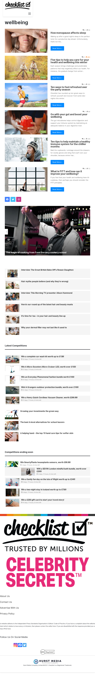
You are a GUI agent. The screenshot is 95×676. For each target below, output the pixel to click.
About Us (5, 596)
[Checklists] (18, 5)
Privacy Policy (7, 613)
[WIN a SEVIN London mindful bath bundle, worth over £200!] (28, 472)
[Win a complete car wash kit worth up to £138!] (12, 359)
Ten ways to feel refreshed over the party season (69, 88)
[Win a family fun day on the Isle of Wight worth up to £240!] (12, 482)
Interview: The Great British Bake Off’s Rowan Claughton (47, 270)
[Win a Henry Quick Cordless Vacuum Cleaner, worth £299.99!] (12, 400)
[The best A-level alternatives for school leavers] (11, 425)
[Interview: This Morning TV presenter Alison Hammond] (12, 296)
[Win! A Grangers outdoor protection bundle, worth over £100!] (12, 390)
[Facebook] (20, 645)
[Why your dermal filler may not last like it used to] (12, 331)
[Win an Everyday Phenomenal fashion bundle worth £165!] (12, 380)
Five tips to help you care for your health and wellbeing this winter (70, 61)
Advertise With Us (9, 607)
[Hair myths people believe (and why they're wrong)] (12, 285)
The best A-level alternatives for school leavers (42, 422)
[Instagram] (16, 645)
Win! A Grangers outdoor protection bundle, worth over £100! (49, 387)
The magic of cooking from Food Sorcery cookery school (36, 253)
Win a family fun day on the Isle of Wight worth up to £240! (48, 479)
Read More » (57, 48)
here (9, 629)
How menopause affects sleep (68, 33)
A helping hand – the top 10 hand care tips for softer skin (46, 433)
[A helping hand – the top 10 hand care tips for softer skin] (11, 436)
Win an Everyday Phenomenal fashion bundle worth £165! (47, 377)
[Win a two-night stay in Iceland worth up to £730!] (12, 492)
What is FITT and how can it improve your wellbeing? (66, 172)
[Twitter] (24, 645)
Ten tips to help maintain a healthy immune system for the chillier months (70, 144)
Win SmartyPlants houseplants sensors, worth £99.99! (45, 462)
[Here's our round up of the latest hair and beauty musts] (12, 308)
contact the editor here (48, 626)
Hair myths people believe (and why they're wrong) (44, 281)
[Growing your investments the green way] (11, 414)
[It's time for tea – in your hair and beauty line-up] (12, 319)
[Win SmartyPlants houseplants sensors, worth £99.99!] (11, 465)
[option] (47, 230)
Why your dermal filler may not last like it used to (44, 328)
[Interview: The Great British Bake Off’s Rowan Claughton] (12, 273)
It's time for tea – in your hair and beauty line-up (43, 316)
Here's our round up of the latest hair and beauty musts (47, 305)
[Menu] (29, 13)
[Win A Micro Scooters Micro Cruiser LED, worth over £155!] (12, 370)
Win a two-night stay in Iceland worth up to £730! (43, 490)
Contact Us (6, 602)
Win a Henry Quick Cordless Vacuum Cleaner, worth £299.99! (49, 398)
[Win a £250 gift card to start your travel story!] (12, 503)
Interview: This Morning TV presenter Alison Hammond (46, 293)
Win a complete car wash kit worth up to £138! (42, 357)
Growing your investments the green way (39, 411)
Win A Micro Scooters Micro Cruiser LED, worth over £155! (48, 367)
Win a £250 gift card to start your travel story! (42, 500)
